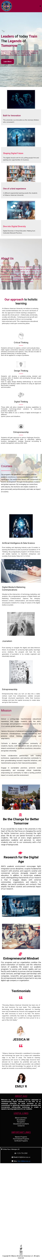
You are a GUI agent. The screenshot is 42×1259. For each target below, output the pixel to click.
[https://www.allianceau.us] (6, 6)
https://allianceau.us (23, 1161)
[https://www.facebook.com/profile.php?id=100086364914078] (21, 1246)
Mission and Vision (21, 1118)
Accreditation (21, 1120)
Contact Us (21, 1126)
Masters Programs (21, 1137)
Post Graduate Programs (21, 1139)
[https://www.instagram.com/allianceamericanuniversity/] (21, 1253)
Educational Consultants (21, 1124)
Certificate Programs (21, 1141)
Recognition (21, 1122)
